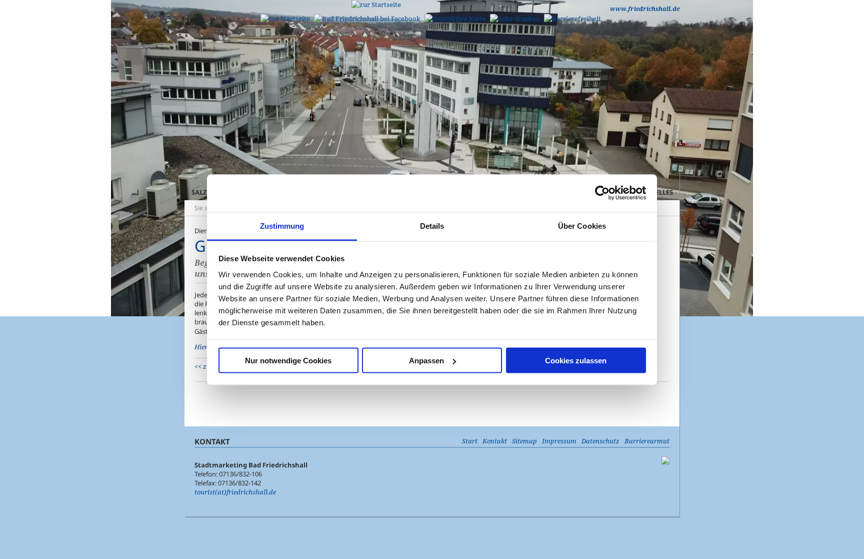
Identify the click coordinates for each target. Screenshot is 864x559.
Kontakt (494, 440)
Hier (201, 346)
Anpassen (426, 360)
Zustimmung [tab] (282, 225)
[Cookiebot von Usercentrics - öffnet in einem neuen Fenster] (602, 193)
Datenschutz (601, 440)
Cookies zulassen (575, 360)
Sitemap (524, 440)
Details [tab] (432, 225)
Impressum (559, 440)
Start (470, 440)
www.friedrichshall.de (645, 9)
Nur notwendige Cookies (288, 360)
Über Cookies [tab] (582, 225)
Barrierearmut (647, 440)
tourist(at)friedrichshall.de (235, 491)
